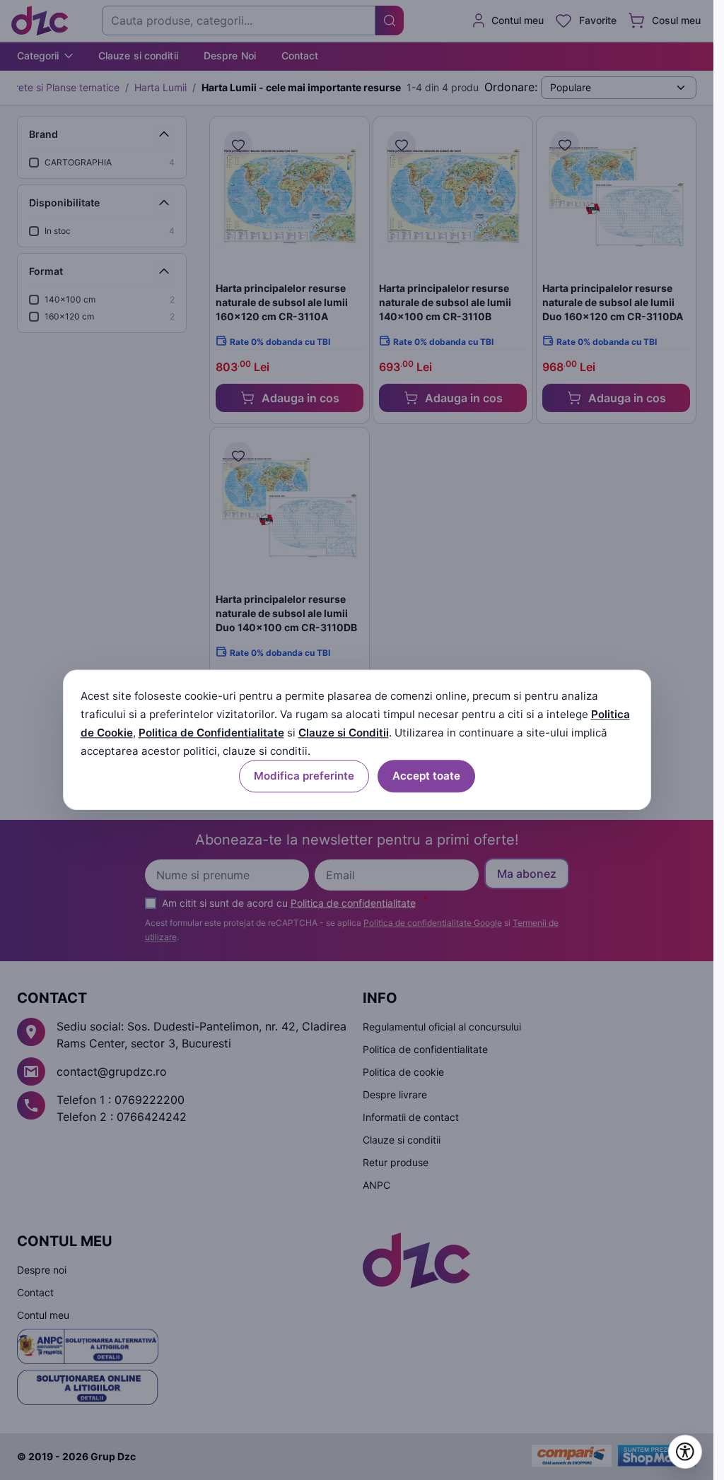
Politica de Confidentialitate (211, 732)
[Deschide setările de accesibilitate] (685, 1452)
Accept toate (426, 776)
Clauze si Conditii (343, 732)
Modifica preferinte (304, 776)
